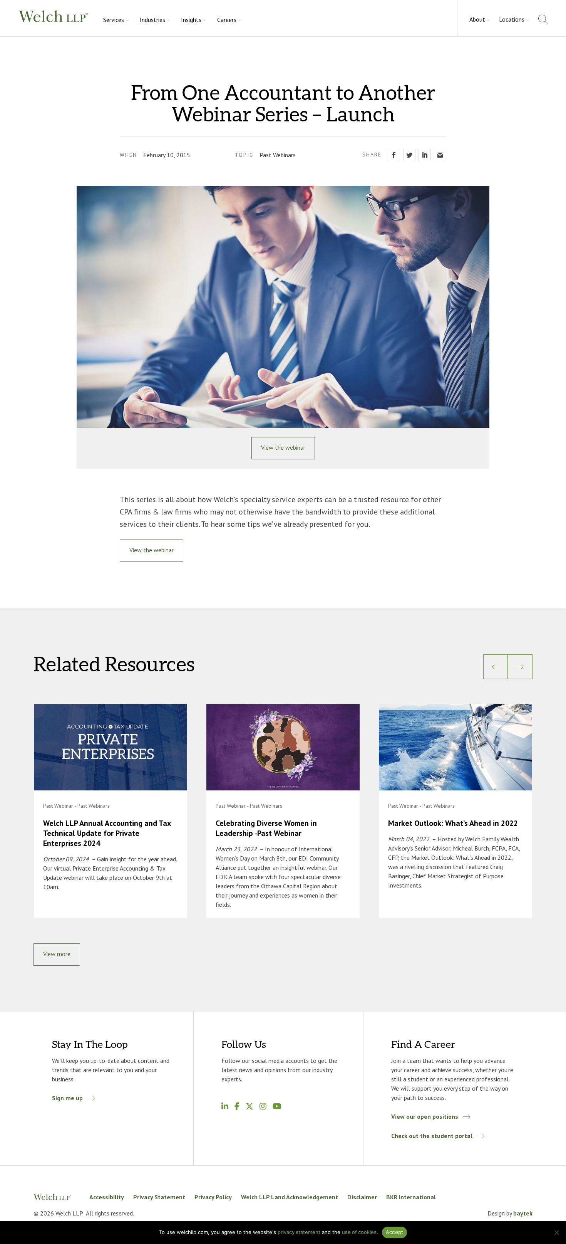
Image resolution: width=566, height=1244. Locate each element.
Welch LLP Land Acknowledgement (289, 1197)
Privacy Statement (159, 1197)
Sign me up (67, 1098)
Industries (152, 20)
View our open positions (424, 1116)
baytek (523, 1213)
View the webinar (283, 447)
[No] (556, 1232)
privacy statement (299, 1232)
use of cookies (359, 1232)
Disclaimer (362, 1197)
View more (56, 954)
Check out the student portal (431, 1136)
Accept (395, 1232)
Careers (226, 20)
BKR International (411, 1197)
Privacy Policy (213, 1197)
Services (113, 20)
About (477, 19)
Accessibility (106, 1197)
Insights (191, 20)
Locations (511, 19)
